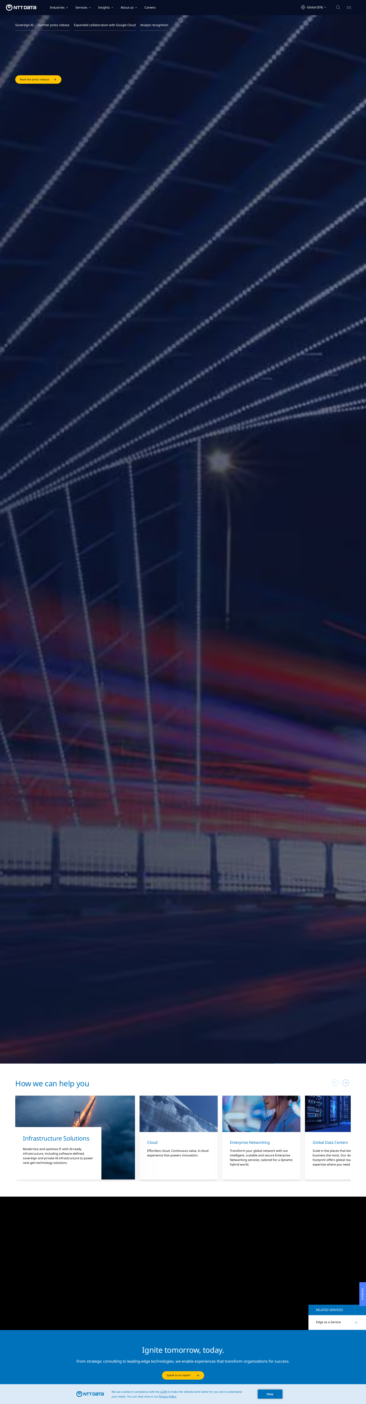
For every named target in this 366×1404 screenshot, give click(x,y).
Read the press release (34, 80)
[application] (183, 1394)
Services (81, 7)
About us (127, 7)
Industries (57, 7)
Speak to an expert (178, 1375)
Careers (150, 7)
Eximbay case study (32, 1310)
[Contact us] (349, 7)
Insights (104, 7)
